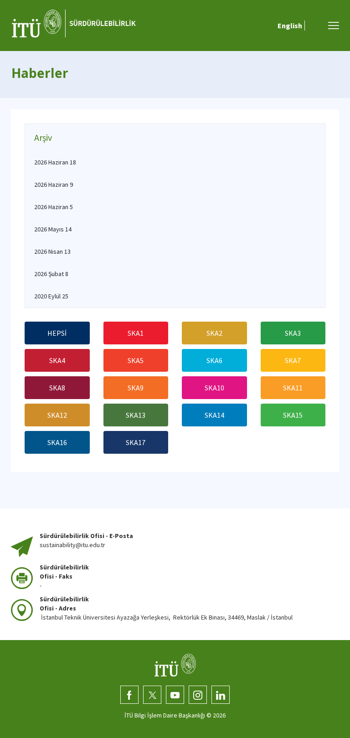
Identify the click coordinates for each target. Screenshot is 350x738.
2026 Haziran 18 (55, 162)
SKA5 (136, 360)
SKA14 (214, 415)
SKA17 (135, 442)
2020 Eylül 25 (51, 296)
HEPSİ (57, 333)
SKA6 (214, 360)
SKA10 (214, 387)
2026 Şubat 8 (51, 274)
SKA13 (135, 415)
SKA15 (293, 415)
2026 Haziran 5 (53, 207)
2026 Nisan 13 (52, 251)
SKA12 (57, 415)
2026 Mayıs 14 (53, 229)
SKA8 (57, 387)
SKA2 (214, 333)
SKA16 (57, 442)
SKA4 (57, 360)
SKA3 (293, 333)
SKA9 (136, 387)
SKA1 (136, 333)
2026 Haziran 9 (53, 184)
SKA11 (293, 387)
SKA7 (293, 360)
